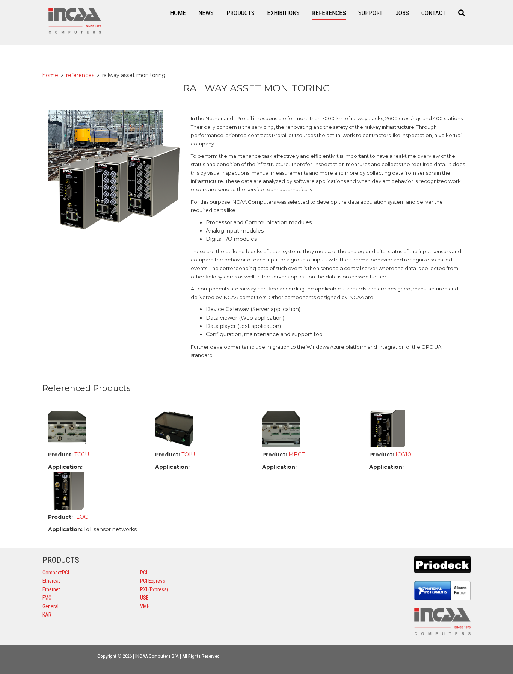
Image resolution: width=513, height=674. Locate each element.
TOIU (187, 454)
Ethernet (51, 589)
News (206, 13)
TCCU (81, 454)
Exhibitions (283, 13)
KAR (46, 615)
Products (240, 13)
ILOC (80, 517)
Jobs (402, 13)
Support (370, 13)
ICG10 (402, 454)
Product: (60, 454)
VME (144, 606)
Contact (433, 13)
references (80, 75)
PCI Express (152, 581)
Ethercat (51, 581)
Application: (65, 467)
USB (144, 598)
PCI (143, 573)
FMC (46, 598)
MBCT (296, 454)
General (50, 606)
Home (178, 13)
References (329, 13)
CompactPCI (55, 573)
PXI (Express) (154, 589)
